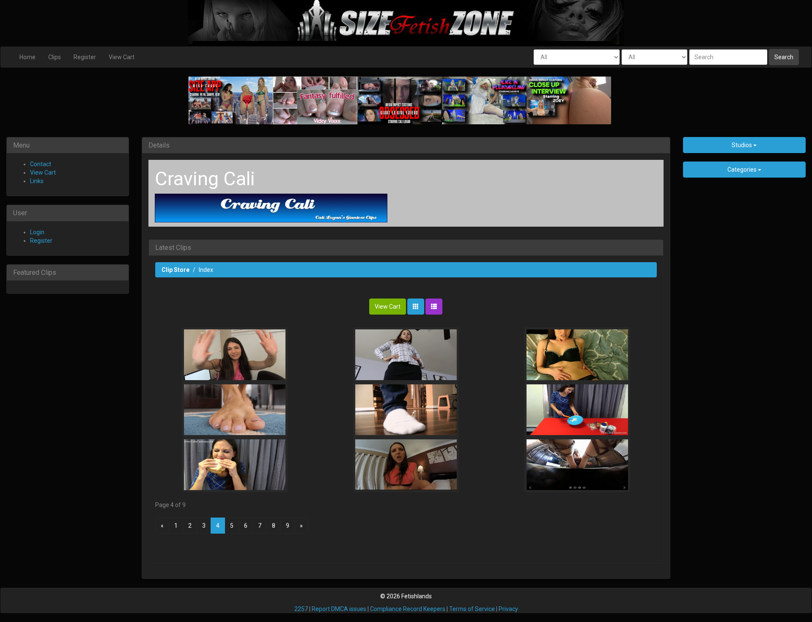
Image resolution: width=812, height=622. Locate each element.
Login (37, 232)
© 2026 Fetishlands (406, 596)
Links (37, 181)
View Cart (121, 57)
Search (783, 57)
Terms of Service (472, 609)
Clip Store (175, 269)
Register (85, 57)
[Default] (415, 307)
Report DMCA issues (339, 609)
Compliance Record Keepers (407, 609)
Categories (742, 169)
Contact (40, 164)
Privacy (508, 609)
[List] (433, 307)
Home (27, 57)
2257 (301, 609)
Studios (742, 145)
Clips (54, 57)
